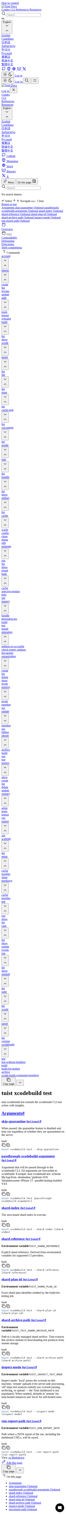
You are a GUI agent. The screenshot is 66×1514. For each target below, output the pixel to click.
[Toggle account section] (5, 263)
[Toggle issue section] (5, 399)
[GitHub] (4, 69)
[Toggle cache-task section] (5, 417)
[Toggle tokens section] (5, 277)
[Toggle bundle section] (5, 484)
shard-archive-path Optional (17, 217)
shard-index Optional (51, 210)
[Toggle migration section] (5, 639)
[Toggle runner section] (5, 828)
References (7, 101)
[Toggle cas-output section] (5, 434)
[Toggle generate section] (5, 553)
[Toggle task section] (5, 466)
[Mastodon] (9, 69)
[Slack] (14, 69)
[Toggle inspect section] (5, 608)
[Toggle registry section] (5, 800)
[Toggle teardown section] (5, 887)
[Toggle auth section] (5, 305)
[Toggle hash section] (5, 581)
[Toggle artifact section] (5, 505)
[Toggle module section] (5, 981)
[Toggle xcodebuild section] (5, 1051)
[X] (24, 69)
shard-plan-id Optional (44, 214)
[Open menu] (34, 81)
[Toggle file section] (5, 381)
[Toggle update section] (5, 718)
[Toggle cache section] (5, 522)
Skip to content (10, 3)
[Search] (26, 81)
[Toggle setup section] (5, 863)
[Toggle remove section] (5, 694)
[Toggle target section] (5, 364)
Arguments (8, 207)
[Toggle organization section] (5, 663)
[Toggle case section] (5, 932)
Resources (7, 104)
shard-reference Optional (16, 214)
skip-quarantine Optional (29, 207)
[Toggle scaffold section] (5, 846)
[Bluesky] (19, 69)
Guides (5, 94)
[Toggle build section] (5, 329)
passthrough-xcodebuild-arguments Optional (30, 209)
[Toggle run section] (5, 960)
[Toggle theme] (7, 75)
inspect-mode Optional (47, 217)
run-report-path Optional (15, 220)
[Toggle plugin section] (5, 742)
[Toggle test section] (5, 908)
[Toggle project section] (5, 770)
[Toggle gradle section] (5, 452)
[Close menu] (13, 90)
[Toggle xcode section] (5, 350)
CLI (3, 98)
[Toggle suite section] (5, 998)
